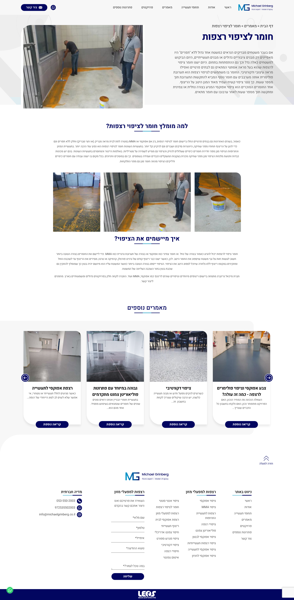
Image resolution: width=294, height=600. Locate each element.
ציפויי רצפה (208, 524)
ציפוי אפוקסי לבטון (204, 537)
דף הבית (266, 26)
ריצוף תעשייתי (170, 526)
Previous (269, 378)
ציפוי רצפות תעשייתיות (201, 543)
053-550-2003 (65, 501)
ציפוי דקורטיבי (178, 388)
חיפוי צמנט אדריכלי (167, 532)
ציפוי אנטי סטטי (169, 501)
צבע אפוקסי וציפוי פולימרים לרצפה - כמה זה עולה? (241, 391)
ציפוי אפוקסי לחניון (204, 556)
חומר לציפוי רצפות (167, 507)
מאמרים (167, 7)
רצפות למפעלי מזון (167, 513)
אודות (211, 7)
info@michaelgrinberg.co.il (58, 514)
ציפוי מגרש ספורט (168, 538)
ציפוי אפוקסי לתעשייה (202, 549)
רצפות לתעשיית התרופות (206, 515)
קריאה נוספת (241, 424)
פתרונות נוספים (122, 7)
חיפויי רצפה (171, 551)
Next (25, 378)
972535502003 (65, 507)
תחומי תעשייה (190, 7)
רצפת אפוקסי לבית (167, 519)
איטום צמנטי (171, 557)
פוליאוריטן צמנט (205, 530)
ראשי (227, 7)
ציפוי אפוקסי (208, 501)
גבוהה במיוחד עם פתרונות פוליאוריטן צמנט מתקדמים (115, 391)
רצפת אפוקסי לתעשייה (52, 388)
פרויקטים (147, 7)
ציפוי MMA (209, 507)
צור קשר (246, 538)
